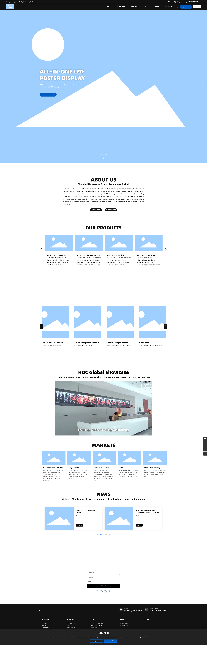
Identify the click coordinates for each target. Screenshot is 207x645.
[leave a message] (205, 439)
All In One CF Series (115, 255)
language (196, 6)
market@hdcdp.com (176, 2)
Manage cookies (96, 641)
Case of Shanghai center (117, 343)
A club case (144, 343)
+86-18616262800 (193, 2)
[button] (203, 83)
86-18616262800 (158, 610)
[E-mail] (205, 446)
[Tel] (205, 442)
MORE (44, 89)
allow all (110, 641)
